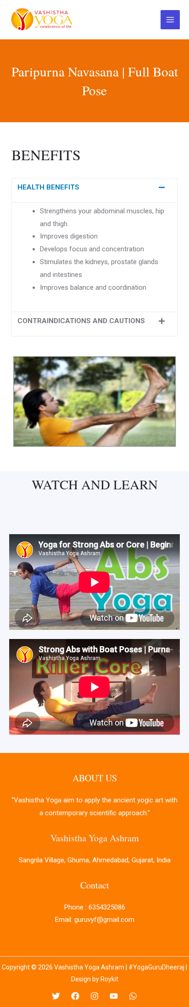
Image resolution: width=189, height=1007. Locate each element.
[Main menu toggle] (170, 20)
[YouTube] (114, 996)
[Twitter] (56, 996)
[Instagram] (94, 996)
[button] (94, 190)
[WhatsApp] (133, 996)
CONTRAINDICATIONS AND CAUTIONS (81, 321)
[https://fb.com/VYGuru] (75, 996)
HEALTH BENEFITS (48, 187)
